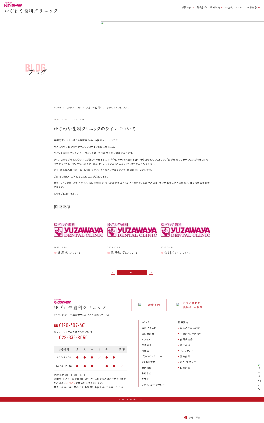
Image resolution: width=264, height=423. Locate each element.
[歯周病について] (78, 230)
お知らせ (71, 383)
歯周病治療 (186, 339)
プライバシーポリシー (153, 384)
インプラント (186, 350)
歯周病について (69, 253)
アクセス (240, 7)
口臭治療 (185, 367)
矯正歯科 (185, 345)
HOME (145, 322)
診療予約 (154, 305)
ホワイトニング (188, 362)
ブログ (145, 379)
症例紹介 (147, 367)
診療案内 (215, 7)
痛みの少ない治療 (190, 328)
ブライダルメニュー (152, 356)
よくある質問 (148, 362)
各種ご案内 (194, 417)
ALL (132, 272)
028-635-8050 (73, 337)
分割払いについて (177, 253)
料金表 (229, 7)
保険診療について (124, 253)
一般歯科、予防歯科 (191, 333)
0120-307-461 (72, 325)
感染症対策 (148, 333)
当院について (149, 328)
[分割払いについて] (185, 230)
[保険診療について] (132, 230)
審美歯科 (185, 356)
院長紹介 (202, 7)
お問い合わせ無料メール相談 (193, 305)
